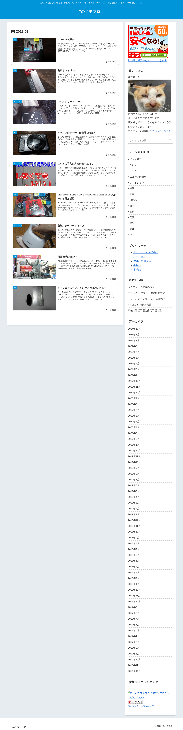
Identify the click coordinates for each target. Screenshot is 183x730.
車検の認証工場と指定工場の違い (146, 310)
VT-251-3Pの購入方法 (140, 304)
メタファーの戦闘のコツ (141, 287)
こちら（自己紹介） (160, 131)
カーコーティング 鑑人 (145, 252)
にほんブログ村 (136, 697)
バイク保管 (139, 256)
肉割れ (137, 265)
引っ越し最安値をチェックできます (147, 60)
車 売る (137, 269)
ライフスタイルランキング (141, 706)
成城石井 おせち (142, 261)
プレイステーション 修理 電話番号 (146, 298)
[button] (170, 140)
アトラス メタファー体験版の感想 (146, 293)
